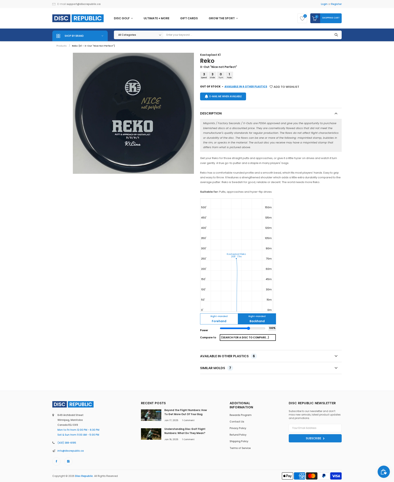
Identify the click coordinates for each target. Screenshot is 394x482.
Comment (188, 420)
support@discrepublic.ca (83, 4)
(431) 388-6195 (66, 442)
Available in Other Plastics (227, 356)
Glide (212, 75)
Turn (221, 75)
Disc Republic (84, 476)
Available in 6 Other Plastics (245, 86)
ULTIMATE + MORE (156, 18)
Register (336, 4)
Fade (229, 75)
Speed (204, 75)
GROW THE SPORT (222, 18)
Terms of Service (240, 448)
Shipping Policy (239, 441)
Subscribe (314, 438)
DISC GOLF (122, 18)
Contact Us (237, 421)
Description (211, 113)
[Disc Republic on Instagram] (68, 461)
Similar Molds (215, 368)
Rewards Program (241, 415)
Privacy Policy (238, 428)
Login (324, 4)
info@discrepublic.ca (70, 450)
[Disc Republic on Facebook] (56, 461)
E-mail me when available (226, 96)
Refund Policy (238, 434)
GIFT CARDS (189, 18)
